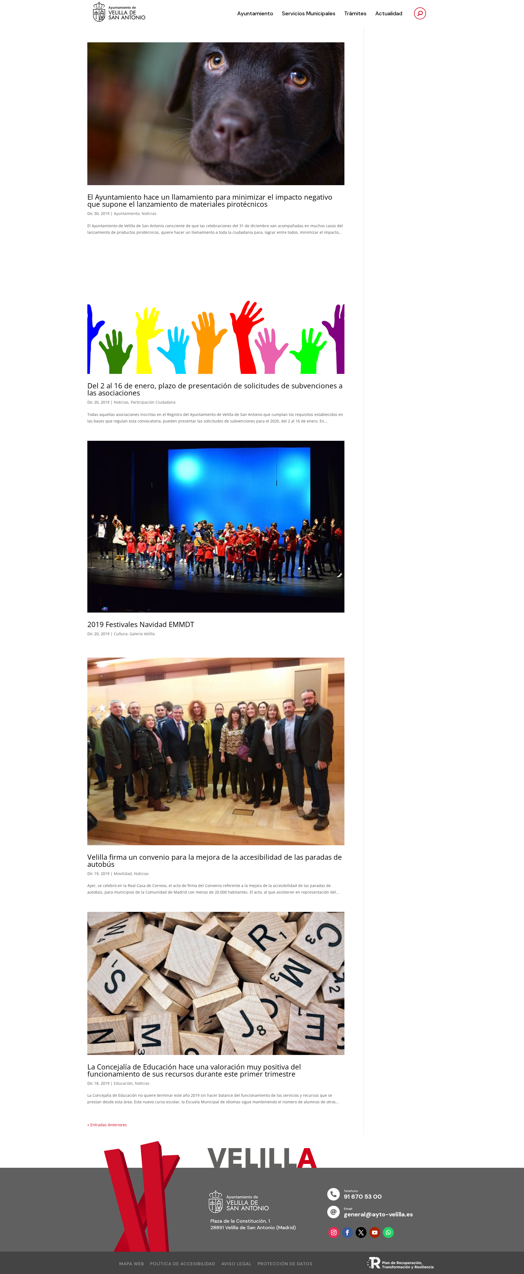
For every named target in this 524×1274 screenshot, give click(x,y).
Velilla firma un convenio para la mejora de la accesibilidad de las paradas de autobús (214, 860)
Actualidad (388, 13)
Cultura (120, 633)
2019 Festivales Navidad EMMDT (140, 624)
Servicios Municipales (308, 13)
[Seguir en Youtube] (374, 1232)
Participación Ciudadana (153, 402)
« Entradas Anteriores (107, 1124)
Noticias (149, 213)
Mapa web (131, 1264)
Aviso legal (236, 1264)
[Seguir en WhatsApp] (388, 1232)
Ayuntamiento (255, 13)
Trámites (355, 13)
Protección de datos (285, 1264)
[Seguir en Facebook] (347, 1232)
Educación (123, 1083)
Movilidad (123, 873)
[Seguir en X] (361, 1232)
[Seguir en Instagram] (333, 1232)
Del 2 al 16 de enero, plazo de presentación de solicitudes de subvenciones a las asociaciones (215, 389)
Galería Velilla (142, 633)
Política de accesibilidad (182, 1264)
